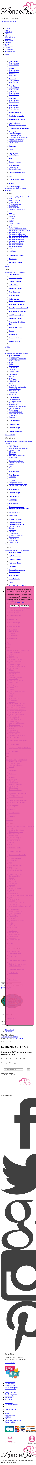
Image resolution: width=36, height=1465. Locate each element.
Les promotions (10, 1383)
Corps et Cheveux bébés (16, 462)
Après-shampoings (15, 360)
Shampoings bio (14, 357)
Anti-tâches (12, 75)
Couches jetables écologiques (18, 484)
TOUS (20, 1038)
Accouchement (13, 457)
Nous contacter (10, 1363)
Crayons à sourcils (14, 223)
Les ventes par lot (10, 1389)
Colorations (12, 369)
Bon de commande (11, 1394)
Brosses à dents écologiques (17, 406)
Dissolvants (12, 252)
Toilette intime (13, 410)
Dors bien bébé (13, 533)
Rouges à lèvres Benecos (17, 234)
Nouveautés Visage (11, 188)
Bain (10, 466)
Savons (11, 383)
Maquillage (8, 32)
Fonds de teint (13, 202)
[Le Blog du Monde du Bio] (16, 1090)
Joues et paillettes (14, 207)
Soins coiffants (13, 367)
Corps (7, 33)
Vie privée (8, 1417)
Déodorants (12, 452)
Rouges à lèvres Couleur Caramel (19, 230)
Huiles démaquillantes (16, 141)
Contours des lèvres (15, 169)
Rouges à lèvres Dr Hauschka (18, 236)
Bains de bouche (14, 403)
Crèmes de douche (14, 389)
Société (7, 1413)
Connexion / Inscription (8, 21)
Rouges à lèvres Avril (15, 232)
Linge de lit (12, 538)
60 (16, 1038)
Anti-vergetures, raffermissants (18, 448)
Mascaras (12, 214)
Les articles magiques (11, 1387)
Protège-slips (13, 415)
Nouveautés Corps (10, 272)
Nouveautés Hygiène (11, 353)
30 (13, 1038)
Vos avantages (9, 1397)
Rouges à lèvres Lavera (16, 239)
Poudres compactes (15, 204)
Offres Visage (21, 188)
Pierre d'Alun (13, 380)
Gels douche (13, 385)
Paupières (12, 216)
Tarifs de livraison (10, 1410)
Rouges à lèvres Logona (16, 241)
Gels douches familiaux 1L (17, 387)
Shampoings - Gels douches (17, 359)
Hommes (7, 39)
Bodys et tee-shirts (14, 526)
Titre (6, 1028)
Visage (7, 30)
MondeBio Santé (10, 51)
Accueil (7, 28)
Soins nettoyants (14, 65)
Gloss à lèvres (13, 227)
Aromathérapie (9, 40)
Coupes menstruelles (15, 412)
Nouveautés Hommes (11, 550)
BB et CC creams (14, 200)
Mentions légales (10, 1415)
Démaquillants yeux (15, 134)
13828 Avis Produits (11, 1404)
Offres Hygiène (23, 353)
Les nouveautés (10, 1382)
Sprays (11, 378)
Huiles (11, 364)
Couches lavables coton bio (17, 485)
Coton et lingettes (14, 142)
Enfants (11, 464)
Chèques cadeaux (10, 1392)
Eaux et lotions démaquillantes (18, 137)
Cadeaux (7, 48)
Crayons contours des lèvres (17, 229)
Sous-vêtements (14, 537)
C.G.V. (7, 1418)
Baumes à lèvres (14, 167)
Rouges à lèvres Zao (15, 246)
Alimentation (9, 46)
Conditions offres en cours (13, 1420)
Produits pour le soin (15, 482)
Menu (2, 25)
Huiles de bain (13, 392)
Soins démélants (14, 366)
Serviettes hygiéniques (16, 413)
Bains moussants (14, 390)
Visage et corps (13, 447)
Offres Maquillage (26, 197)
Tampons (12, 417)
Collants (11, 531)
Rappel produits (10, 1422)
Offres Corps (21, 272)
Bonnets (11, 528)
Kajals (11, 221)
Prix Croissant (9, 1030)
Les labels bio (9, 1396)
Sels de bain (12, 394)
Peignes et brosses (14, 371)
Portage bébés (13, 540)
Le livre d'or (8, 1403)
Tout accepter (24, 605)
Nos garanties (9, 1399)
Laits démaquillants (15, 135)
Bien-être (8, 42)
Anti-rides (12, 73)
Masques (11, 362)
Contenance (8, 1031)
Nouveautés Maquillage (12, 197)
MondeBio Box (10, 49)
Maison (7, 44)
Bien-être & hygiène (15, 450)
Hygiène (7, 35)
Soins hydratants (14, 63)
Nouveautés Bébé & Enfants (14, 441)
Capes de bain (13, 542)
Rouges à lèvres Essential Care (18, 237)
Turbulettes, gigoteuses (16, 535)
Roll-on (11, 376)
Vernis (11, 250)
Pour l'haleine (13, 405)
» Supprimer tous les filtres (9, 1037)
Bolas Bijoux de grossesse (17, 455)
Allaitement (12, 454)
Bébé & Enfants (10, 37)
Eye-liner (12, 218)
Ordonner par (5, 1025)
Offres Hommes (24, 550)
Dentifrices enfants (15, 401)
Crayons (11, 220)
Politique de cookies (19, 602)
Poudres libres (13, 206)
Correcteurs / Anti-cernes (16, 209)
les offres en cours (10, 1385)
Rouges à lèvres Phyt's (16, 243)
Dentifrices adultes (14, 399)
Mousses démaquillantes (16, 139)
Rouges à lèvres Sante (16, 244)
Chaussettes (12, 530)
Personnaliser (15, 605)
